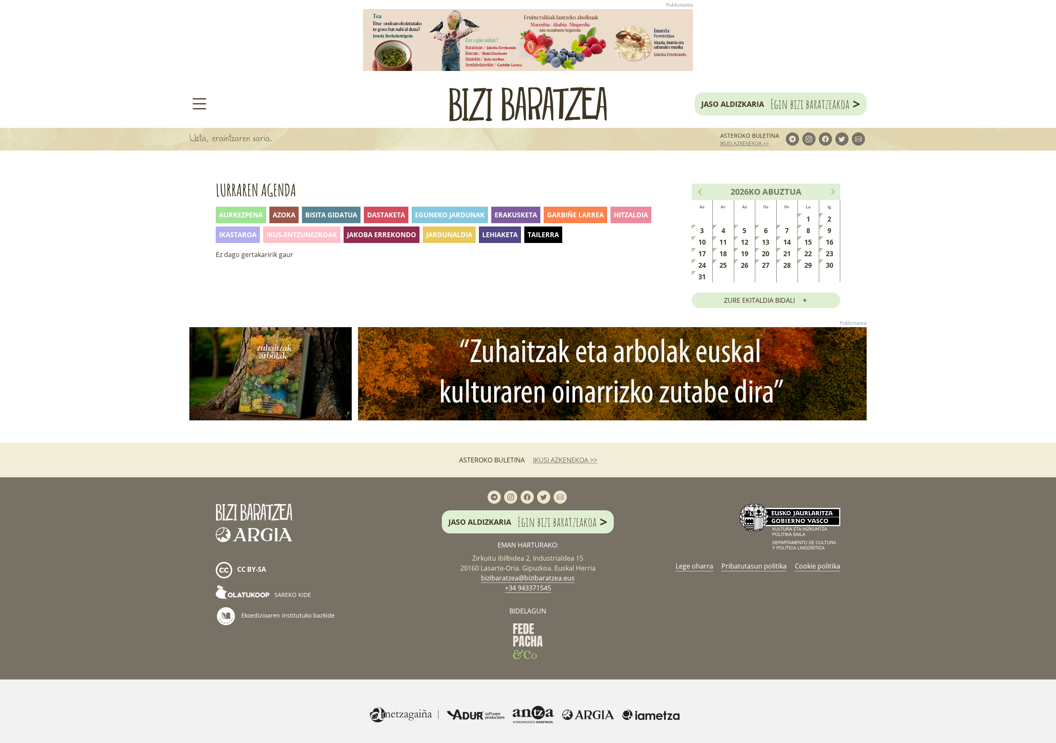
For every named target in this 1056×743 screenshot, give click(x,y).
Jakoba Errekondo (381, 234)
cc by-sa (251, 569)
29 (808, 265)
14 (787, 242)
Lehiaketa (500, 234)
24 (702, 265)
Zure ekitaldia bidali (759, 300)
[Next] (832, 192)
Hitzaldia (631, 214)
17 (702, 253)
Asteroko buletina (749, 135)
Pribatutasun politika (754, 566)
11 (723, 242)
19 (744, 253)
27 (765, 265)
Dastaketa (386, 214)
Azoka (284, 214)
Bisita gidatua (331, 214)
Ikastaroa (238, 234)
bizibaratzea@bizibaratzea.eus (528, 578)
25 (723, 265)
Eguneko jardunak (450, 214)
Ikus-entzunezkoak (301, 234)
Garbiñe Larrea (575, 214)
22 (808, 253)
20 (765, 253)
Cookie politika (817, 566)
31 (702, 276)
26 (744, 265)
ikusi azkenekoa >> (744, 143)
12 (744, 242)
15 (808, 242)
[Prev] (700, 192)
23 (829, 253)
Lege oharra (694, 566)
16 (829, 242)
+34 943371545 (528, 587)
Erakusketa (516, 214)
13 (765, 242)
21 (787, 253)
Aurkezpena (241, 214)
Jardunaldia (449, 234)
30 (829, 265)
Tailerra (543, 234)
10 (702, 242)
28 (787, 265)
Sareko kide (292, 595)
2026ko (746, 192)
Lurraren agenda (256, 189)
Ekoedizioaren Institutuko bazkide (287, 615)
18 (723, 253)
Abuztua (781, 192)
